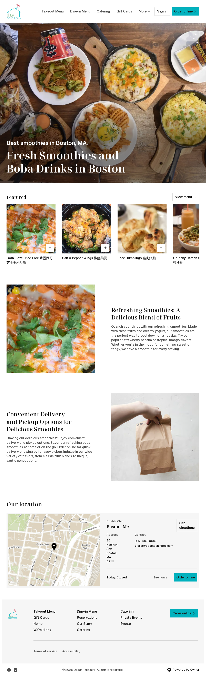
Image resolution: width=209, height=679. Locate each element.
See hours (160, 577)
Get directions (187, 525)
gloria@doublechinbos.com (154, 546)
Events (125, 624)
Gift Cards (124, 11)
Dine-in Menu (80, 11)
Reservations (87, 617)
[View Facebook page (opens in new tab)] (9, 669)
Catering (103, 11)
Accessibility (71, 651)
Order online (185, 577)
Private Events (131, 617)
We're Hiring (42, 630)
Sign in (162, 11)
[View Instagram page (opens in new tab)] (15, 669)
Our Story (84, 624)
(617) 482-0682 (146, 541)
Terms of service (45, 651)
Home (37, 624)
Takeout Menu (53, 11)
